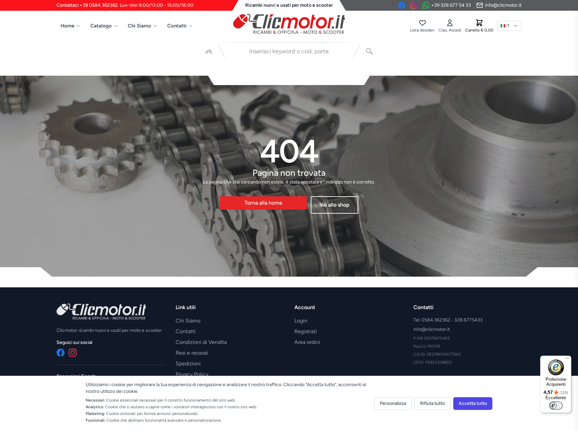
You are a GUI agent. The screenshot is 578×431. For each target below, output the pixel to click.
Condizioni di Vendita (201, 342)
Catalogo (101, 26)
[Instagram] (413, 5)
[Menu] (567, 360)
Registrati (305, 331)
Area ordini (307, 342)
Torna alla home (263, 203)
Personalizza (393, 403)
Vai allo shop (334, 205)
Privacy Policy (192, 374)
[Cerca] (369, 51)
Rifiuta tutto (432, 403)
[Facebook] (401, 5)
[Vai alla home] (289, 24)
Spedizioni (188, 363)
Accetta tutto (473, 403)
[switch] (556, 406)
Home (67, 26)
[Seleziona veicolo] (208, 51)
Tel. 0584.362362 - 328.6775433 (448, 320)
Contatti (177, 26)
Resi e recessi (192, 353)
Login (300, 320)
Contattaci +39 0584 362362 (125, 5)
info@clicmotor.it (431, 329)
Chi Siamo (139, 26)
